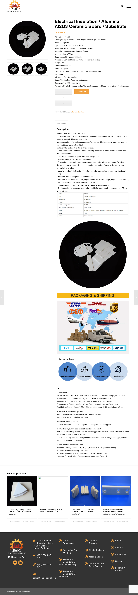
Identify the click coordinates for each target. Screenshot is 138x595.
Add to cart (82, 91)
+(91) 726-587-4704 (44, 556)
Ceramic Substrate (78, 112)
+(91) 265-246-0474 (44, 565)
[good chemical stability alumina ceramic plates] (2, 297)
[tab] (61, 123)
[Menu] (128, 6)
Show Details (29, 521)
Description (61, 123)
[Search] (122, 6)
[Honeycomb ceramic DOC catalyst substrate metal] (136, 297)
